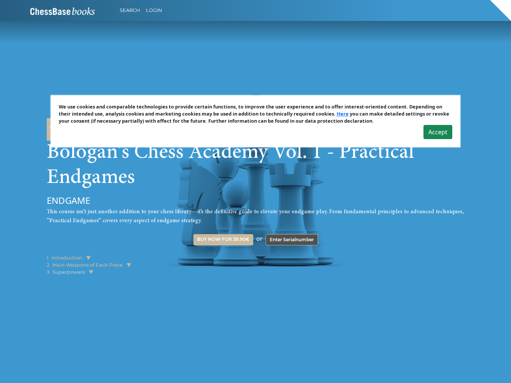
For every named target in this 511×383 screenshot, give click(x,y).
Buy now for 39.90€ (223, 239)
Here (343, 113)
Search (130, 10)
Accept (437, 132)
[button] (88, 257)
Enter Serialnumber (292, 239)
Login (154, 10)
